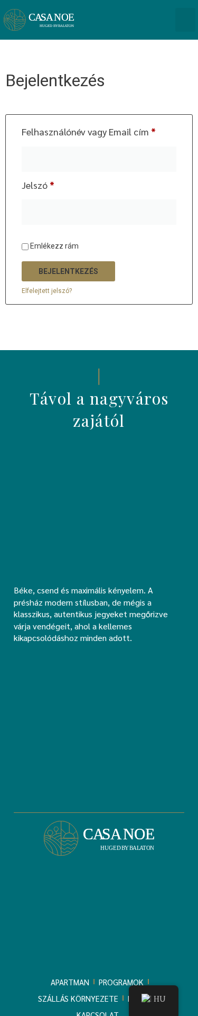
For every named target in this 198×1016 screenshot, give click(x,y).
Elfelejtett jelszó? (47, 291)
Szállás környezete (78, 998)
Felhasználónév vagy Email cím (99, 131)
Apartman (70, 982)
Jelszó (56, 184)
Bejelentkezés (68, 271)
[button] (185, 20)
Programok (121, 982)
